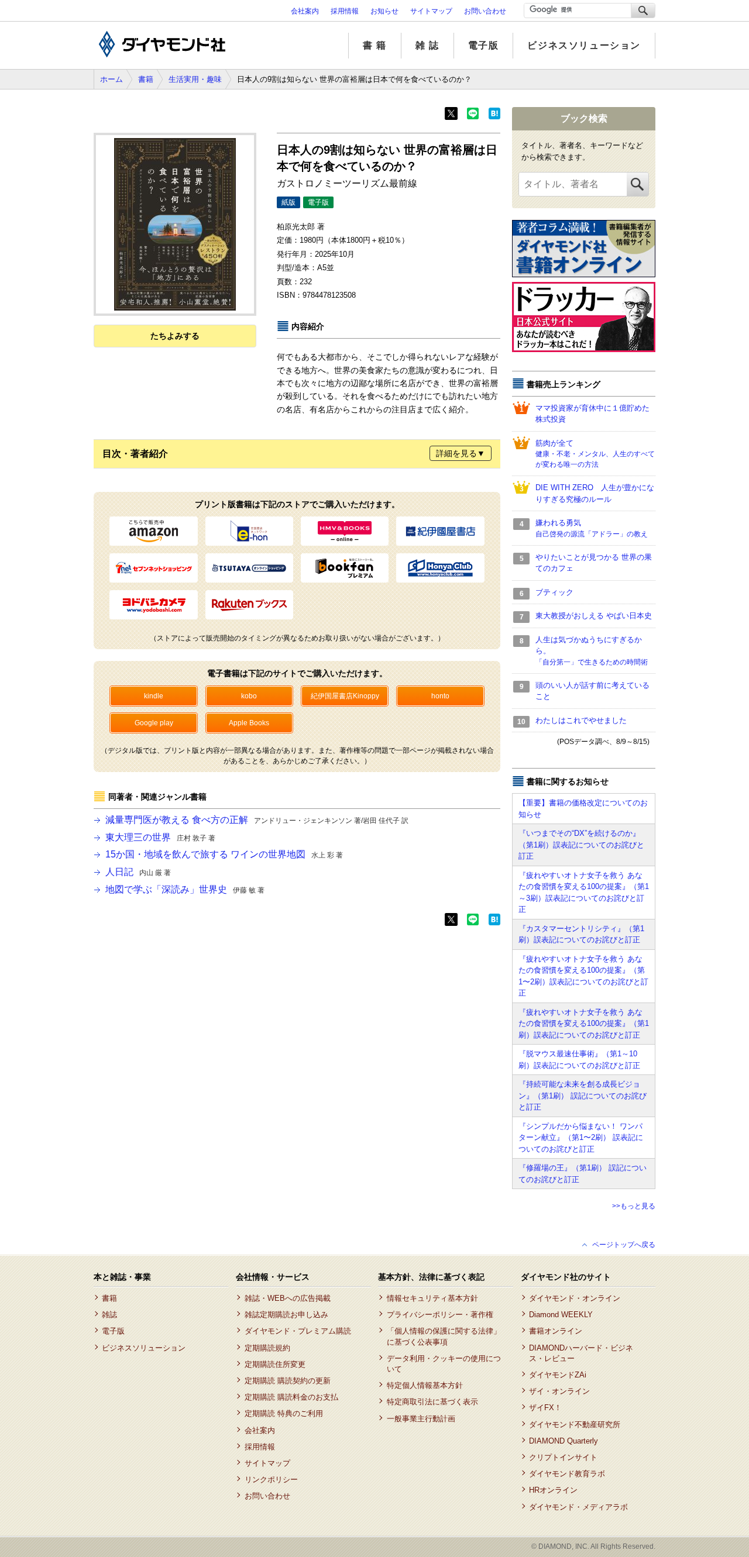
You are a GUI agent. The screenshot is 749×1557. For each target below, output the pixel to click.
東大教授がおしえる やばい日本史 (593, 615)
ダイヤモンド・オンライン (574, 1298)
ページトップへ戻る (623, 1244)
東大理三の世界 (160, 837)
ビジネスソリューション (584, 45)
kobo (249, 696)
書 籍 (375, 45)
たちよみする (175, 335)
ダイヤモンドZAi (557, 1374)
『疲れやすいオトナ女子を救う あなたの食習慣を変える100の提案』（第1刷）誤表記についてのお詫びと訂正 (583, 1023)
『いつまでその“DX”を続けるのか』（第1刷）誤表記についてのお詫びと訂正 (581, 844)
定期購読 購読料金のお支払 (291, 1397)
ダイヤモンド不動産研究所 (574, 1424)
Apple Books (249, 723)
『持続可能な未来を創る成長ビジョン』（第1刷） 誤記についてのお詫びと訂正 (582, 1095)
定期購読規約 (267, 1348)
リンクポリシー (271, 1479)
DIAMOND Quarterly (563, 1441)
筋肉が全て (595, 454)
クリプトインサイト (563, 1457)
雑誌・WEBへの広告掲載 (287, 1298)
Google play (154, 723)
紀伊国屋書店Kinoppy (345, 696)
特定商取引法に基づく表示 (432, 1401)
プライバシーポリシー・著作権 (440, 1314)
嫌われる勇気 (591, 528)
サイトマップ (431, 11)
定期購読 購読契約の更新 (287, 1380)
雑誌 (109, 1314)
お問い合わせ (485, 11)
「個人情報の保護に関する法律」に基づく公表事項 (444, 1336)
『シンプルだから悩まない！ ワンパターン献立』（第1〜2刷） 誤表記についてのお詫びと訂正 (580, 1137)
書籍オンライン (555, 1331)
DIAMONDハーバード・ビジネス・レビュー (581, 1353)
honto (440, 696)
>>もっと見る (633, 1206)
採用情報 (345, 11)
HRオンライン (553, 1490)
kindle (153, 696)
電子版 (483, 45)
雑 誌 (427, 45)
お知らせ (384, 11)
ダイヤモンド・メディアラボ (578, 1507)
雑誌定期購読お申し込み (286, 1314)
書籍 (145, 79)
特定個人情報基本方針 (424, 1385)
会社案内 (305, 11)
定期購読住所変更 (275, 1364)
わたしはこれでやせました (581, 720)
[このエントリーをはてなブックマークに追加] (494, 117)
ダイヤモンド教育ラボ (567, 1473)
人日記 (138, 872)
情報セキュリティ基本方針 (432, 1298)
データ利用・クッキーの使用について (444, 1363)
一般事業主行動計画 (421, 1418)
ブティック (554, 592)
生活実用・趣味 (195, 79)
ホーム (111, 79)
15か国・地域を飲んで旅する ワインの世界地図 (224, 854)
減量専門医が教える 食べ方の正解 (256, 820)
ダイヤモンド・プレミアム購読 (298, 1331)
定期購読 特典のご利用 (283, 1413)
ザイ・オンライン (559, 1391)
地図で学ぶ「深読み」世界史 (184, 889)
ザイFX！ (545, 1407)
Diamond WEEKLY (561, 1314)
